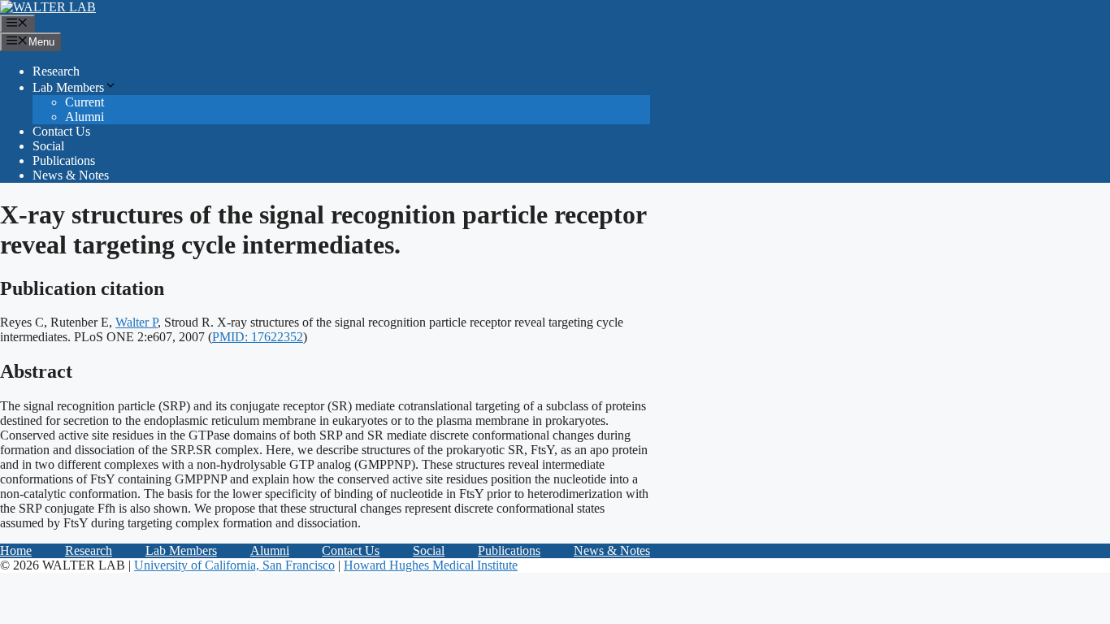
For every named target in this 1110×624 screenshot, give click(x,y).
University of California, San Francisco (234, 565)
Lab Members (68, 87)
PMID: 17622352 (257, 337)
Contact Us (61, 131)
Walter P (136, 322)
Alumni (84, 117)
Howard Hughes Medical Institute (431, 565)
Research (56, 71)
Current (84, 102)
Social (48, 146)
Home (16, 550)
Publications (64, 160)
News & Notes (71, 175)
